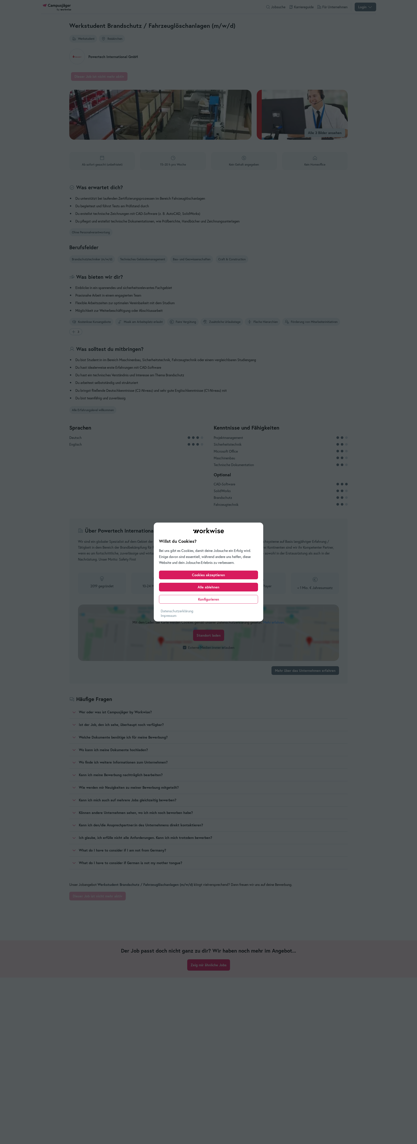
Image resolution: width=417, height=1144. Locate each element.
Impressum (168, 615)
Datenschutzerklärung (177, 611)
